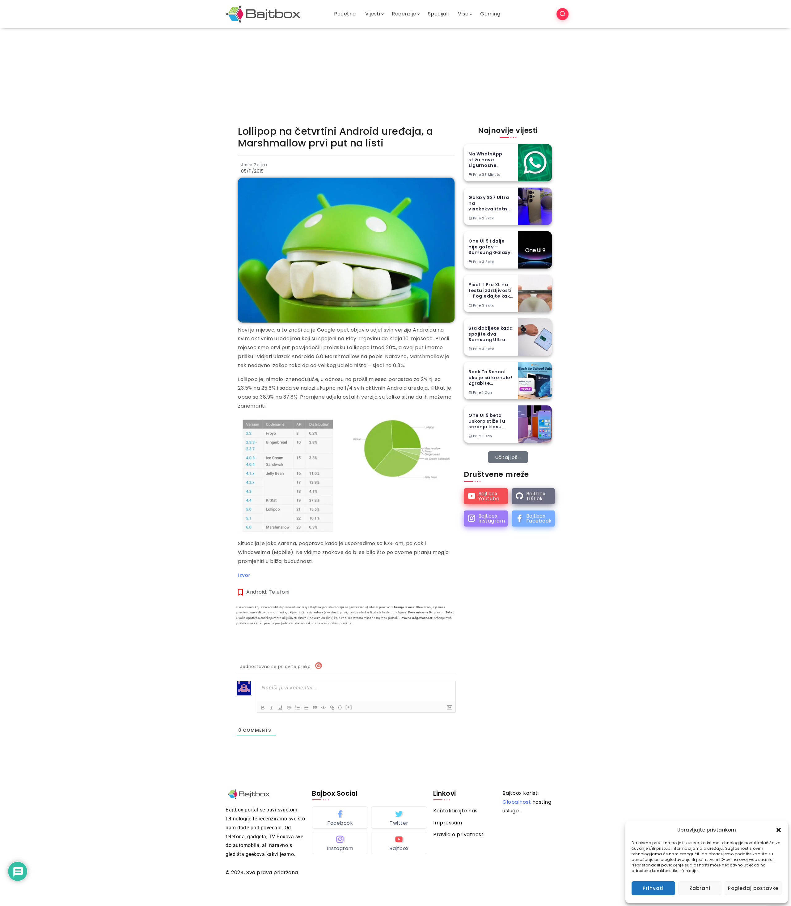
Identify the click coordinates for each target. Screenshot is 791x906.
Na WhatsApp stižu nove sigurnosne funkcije (485, 159)
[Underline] (280, 707)
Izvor (244, 575)
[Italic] (271, 707)
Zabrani (699, 888)
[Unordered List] (306, 707)
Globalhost (516, 802)
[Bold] (263, 707)
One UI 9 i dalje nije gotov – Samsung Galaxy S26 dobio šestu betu (489, 247)
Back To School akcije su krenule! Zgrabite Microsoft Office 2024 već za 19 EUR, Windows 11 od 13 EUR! (491, 377)
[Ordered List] (297, 707)
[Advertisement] (395, 74)
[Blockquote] (315, 707)
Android (256, 591)
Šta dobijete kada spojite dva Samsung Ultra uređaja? (490, 334)
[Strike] (289, 707)
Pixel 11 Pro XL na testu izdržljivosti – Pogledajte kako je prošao (490, 290)
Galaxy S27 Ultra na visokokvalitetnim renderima (491, 203)
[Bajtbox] (263, 13)
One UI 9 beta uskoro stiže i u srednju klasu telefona (486, 421)
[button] (779, 830)
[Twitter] (399, 817)
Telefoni (279, 591)
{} (340, 707)
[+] (348, 707)
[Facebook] (533, 518)
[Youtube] (486, 496)
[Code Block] (323, 707)
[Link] (332, 707)
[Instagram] (486, 518)
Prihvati (653, 888)
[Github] (533, 496)
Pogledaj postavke (753, 888)
